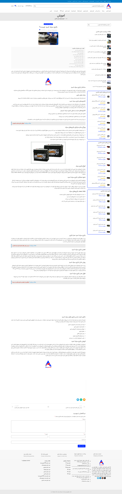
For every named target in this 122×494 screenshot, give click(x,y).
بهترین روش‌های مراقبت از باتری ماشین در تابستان (98, 46)
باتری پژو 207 (68, 463)
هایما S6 (68, 474)
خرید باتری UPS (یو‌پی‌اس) (45, 463)
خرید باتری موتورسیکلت (46, 465)
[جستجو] (34, 6)
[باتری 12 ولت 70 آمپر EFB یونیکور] (108, 109)
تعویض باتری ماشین (30, 320)
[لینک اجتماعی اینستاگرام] (103, 478)
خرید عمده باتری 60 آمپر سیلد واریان (98, 206)
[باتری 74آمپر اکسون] (108, 136)
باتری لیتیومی (69, 194)
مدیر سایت (49, 30)
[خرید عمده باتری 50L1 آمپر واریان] (108, 195)
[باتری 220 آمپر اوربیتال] (108, 147)
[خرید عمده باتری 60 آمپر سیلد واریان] (108, 207)
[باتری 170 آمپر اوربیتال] (108, 159)
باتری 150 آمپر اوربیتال (101, 163)
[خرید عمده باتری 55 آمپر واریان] (108, 201)
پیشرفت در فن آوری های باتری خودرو (99, 69)
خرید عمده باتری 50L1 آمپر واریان (98, 194)
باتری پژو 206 (68, 465)
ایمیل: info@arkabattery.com (83, 465)
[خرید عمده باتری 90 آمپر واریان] (108, 226)
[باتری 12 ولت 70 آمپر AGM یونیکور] (108, 103)
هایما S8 (68, 469)
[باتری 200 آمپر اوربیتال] (108, 153)
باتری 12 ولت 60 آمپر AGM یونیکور (98, 95)
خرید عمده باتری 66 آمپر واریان (99, 212)
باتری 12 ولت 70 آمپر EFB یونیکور (98, 108)
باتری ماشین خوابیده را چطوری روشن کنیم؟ (97, 40)
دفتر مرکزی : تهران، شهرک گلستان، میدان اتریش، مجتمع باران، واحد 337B (81, 461)
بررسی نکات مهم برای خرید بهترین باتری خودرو (97, 57)
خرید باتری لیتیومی (46, 467)
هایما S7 (68, 471)
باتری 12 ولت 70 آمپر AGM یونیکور (98, 101)
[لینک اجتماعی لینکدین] (100, 478)
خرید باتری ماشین (47, 474)
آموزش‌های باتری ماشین (59, 18)
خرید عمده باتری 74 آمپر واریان (99, 218)
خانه (66, 18)
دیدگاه (83, 419)
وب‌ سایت (83, 439)
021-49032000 (29, 6)
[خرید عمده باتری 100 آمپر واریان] (108, 232)
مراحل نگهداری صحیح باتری (100, 75)
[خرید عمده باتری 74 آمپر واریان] (108, 220)
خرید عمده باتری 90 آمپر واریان (99, 224)
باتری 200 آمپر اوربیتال (101, 151)
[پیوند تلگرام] (78, 399)
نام (84, 434)
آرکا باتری (26, 73)
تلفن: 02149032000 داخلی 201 (83, 472)
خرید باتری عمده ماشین (46, 480)
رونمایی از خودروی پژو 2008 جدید (99, 86)
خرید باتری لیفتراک (47, 469)
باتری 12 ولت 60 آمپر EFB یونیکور (98, 114)
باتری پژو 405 (67, 467)
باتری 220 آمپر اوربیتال (101, 145)
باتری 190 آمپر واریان (101, 176)
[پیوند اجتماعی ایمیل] (84, 399)
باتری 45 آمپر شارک (101, 128)
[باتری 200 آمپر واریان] (108, 123)
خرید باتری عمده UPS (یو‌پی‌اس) (44, 476)
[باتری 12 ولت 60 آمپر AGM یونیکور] (108, 96)
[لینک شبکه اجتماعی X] (105, 478)
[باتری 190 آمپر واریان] (108, 178)
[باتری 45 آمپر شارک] (108, 129)
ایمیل (46, 434)
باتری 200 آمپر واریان (101, 121)
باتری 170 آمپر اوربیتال (101, 157)
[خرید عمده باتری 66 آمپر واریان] (108, 214)
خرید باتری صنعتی (47, 471)
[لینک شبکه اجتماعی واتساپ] (81, 399)
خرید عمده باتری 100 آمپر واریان (99, 230)
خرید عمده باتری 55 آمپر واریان (99, 200)
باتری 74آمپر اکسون (101, 135)
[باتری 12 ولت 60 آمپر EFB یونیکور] (108, 116)
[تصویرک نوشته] (109, 36)
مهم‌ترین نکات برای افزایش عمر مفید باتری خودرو (98, 64)
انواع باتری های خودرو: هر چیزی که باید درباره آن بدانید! (97, 81)
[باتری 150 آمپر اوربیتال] (108, 165)
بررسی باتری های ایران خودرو (100, 34)
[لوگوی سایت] (108, 6)
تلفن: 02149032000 (85, 463)
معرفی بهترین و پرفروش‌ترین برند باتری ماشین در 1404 (97, 52)
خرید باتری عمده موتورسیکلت (45, 478)
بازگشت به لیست (48, 406)
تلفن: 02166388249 (85, 479)
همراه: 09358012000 (85, 481)
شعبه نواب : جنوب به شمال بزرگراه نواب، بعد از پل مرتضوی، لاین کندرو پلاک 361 (80, 477)
